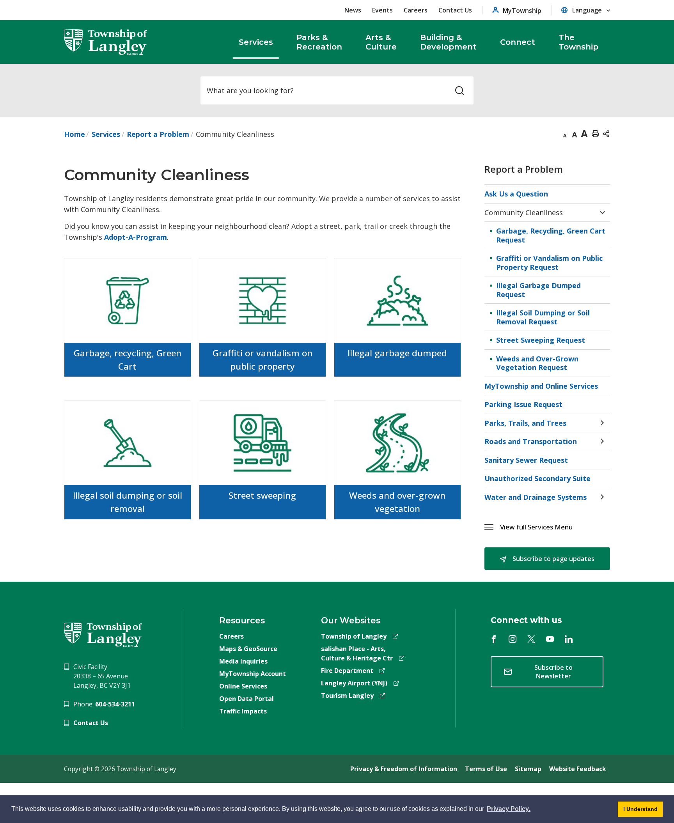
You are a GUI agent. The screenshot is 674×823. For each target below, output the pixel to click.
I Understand (638, 811)
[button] (555, 527)
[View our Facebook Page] (494, 639)
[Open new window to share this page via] (606, 133)
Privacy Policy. (508, 810)
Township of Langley (354, 636)
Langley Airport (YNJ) (354, 683)
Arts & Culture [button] (381, 42)
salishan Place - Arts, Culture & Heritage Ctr (357, 653)
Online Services (243, 686)
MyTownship (522, 10)
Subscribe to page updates (552, 558)
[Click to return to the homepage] (105, 42)
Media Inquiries (243, 661)
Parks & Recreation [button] (319, 42)
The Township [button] (578, 42)
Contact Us (455, 10)
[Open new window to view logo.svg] (103, 634)
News (352, 10)
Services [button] (256, 42)
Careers (415, 10)
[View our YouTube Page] (550, 639)
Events (382, 10)
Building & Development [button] (448, 42)
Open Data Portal (246, 698)
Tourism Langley (347, 695)
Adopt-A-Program (135, 237)
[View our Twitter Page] (531, 639)
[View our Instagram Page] (512, 639)
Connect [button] (517, 42)
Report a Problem (158, 134)
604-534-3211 (115, 704)
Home (74, 134)
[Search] (459, 90)
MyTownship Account (252, 673)
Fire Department (347, 670)
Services (106, 134)
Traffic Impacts (243, 711)
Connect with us (526, 620)
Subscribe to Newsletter (553, 671)
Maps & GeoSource (248, 648)
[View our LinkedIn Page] (568, 639)
